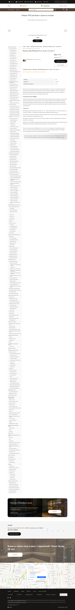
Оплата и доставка (11, 9)
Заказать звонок (64, 1)
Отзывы (46, 1)
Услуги (12, 1)
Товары (28, 46)
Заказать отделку (57, 1)
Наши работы (20, 1)
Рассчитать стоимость (14, 533)
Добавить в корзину (61, 61)
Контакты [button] (18, 9)
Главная (24, 46)
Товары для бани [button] (29, 1)
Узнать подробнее (60, 65)
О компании (39, 1)
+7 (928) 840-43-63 (46, 6)
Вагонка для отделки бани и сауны (49, 46)
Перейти (37, 40)
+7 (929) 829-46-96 (46, 5)
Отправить (55, 511)
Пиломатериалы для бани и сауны (36, 46)
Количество (56, 57)
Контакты (29, 591)
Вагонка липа (58, 46)
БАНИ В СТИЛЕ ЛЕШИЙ (22, 528)
